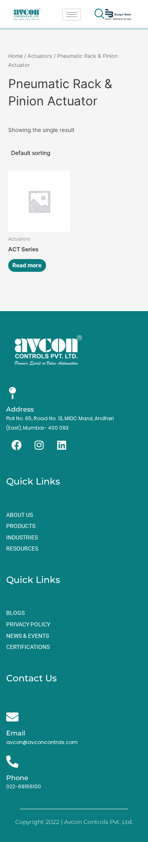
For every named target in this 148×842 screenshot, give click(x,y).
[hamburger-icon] (71, 14)
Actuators (40, 56)
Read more (27, 265)
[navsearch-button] (99, 14)
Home (15, 56)
